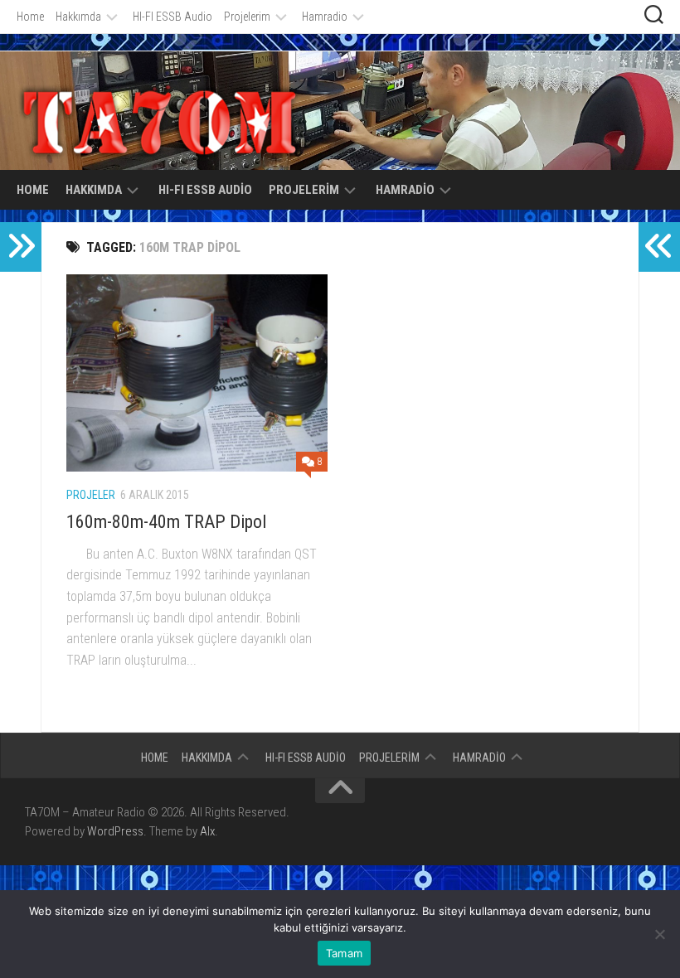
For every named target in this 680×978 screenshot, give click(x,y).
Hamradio (324, 16)
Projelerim (247, 16)
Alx (207, 831)
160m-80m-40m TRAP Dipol (166, 521)
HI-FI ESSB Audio (172, 16)
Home (30, 16)
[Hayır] (659, 934)
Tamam (344, 953)
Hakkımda (78, 16)
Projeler (90, 494)
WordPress (115, 831)
